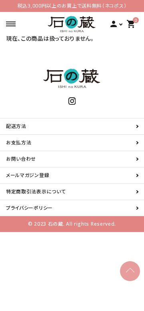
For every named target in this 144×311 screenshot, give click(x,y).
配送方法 (16, 126)
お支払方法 (19, 142)
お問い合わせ (21, 159)
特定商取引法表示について (36, 191)
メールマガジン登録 (27, 175)
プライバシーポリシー (29, 208)
